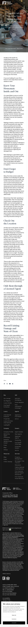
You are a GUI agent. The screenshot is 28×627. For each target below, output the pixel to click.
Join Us (17, 450)
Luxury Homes (8, 403)
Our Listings (7, 398)
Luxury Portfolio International (8, 421)
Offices (6, 449)
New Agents (18, 434)
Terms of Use (6, 600)
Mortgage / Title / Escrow (19, 461)
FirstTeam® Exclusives (7, 406)
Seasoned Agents (17, 437)
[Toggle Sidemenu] (24, 2)
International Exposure (7, 415)
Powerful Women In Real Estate (8, 441)
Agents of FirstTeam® (18, 415)
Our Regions (7, 400)
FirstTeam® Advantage (18, 443)
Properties (7, 419)
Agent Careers (19, 432)
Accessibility (6, 598)
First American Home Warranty (19, 477)
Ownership (18, 440)
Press (5, 445)
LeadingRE (7, 425)
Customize (14, 619)
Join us (17, 419)
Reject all (14, 615)
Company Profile (8, 432)
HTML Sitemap (8, 461)
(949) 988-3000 (12, 584)
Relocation (18, 465)
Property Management (18, 457)
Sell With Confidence (18, 399)
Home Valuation (19, 402)
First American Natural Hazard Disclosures (19, 472)
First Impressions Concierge (18, 406)
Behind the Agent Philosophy (7, 435)
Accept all (14, 622)
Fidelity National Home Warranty (19, 468)
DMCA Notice (6, 573)
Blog (5, 447)
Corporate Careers (18, 447)
